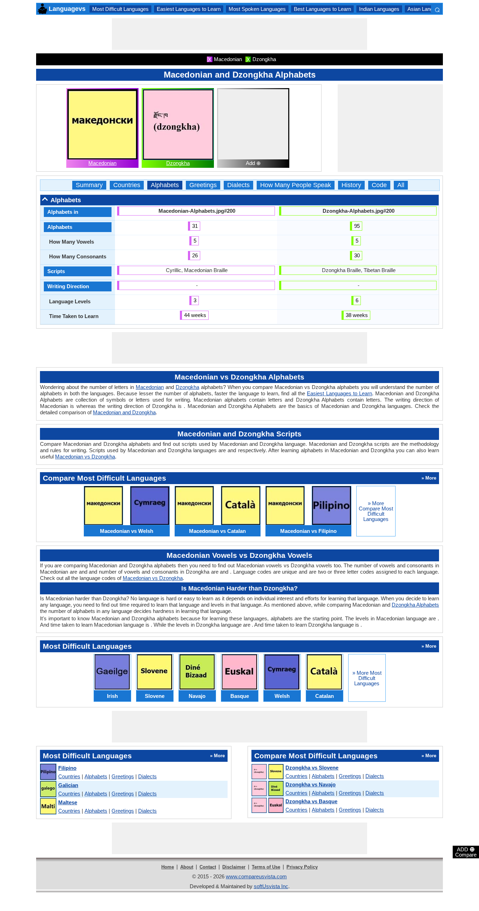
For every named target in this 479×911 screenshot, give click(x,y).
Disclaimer (233, 867)
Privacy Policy (302, 867)
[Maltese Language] (48, 806)
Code (379, 185)
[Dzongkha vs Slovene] (267, 772)
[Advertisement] (239, 34)
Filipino (67, 768)
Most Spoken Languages (257, 9)
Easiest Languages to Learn (189, 9)
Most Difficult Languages (120, 9)
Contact (208, 867)
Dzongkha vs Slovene (311, 768)
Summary (89, 185)
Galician (68, 785)
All (400, 185)
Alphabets (165, 185)
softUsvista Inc (271, 886)
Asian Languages (427, 9)
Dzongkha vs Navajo (310, 784)
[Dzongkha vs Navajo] (267, 789)
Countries (126, 185)
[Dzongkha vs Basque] (267, 806)
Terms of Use (266, 867)
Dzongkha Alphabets (415, 605)
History (351, 185)
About (186, 867)
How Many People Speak (295, 185)
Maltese (67, 802)
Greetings (203, 185)
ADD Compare (466, 852)
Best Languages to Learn (322, 9)
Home (167, 867)
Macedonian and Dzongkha (124, 412)
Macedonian (102, 163)
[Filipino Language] (48, 772)
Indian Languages (379, 9)
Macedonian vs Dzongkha (85, 457)
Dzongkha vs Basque (311, 801)
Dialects (238, 185)
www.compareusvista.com (256, 876)
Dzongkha (178, 163)
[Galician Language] (48, 789)
